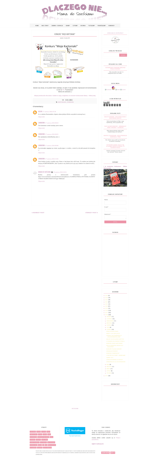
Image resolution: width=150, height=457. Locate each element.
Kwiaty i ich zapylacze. (113, 333)
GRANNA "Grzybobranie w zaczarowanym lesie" (113, 336)
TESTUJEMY (92, 25)
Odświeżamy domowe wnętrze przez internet (115, 68)
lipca (108, 327)
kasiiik (40, 111)
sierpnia (109, 325)
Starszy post (91, 212)
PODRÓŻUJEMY (102, 25)
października (110, 321)
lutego (109, 371)
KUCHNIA (83, 25)
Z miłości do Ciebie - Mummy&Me (115, 355)
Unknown (41, 122)
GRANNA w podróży (112, 351)
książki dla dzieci (33, 434)
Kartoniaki (62, 102)
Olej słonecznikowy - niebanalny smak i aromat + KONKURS (115, 127)
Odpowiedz (41, 117)
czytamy (40, 434)
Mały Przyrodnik (51, 442)
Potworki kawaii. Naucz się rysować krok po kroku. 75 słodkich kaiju (115, 146)
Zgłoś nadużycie (98, 444)
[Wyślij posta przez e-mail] (63, 99)
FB (63, 90)
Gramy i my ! (110, 357)
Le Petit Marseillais (47, 447)
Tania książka (33, 431)
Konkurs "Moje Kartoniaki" (114, 343)
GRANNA (39, 445)
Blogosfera (39, 447)
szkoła (51, 437)
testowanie (32, 439)
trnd (46, 445)
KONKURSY (112, 25)
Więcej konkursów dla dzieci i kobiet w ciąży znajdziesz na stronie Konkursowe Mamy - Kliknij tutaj (64, 95)
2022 (106, 302)
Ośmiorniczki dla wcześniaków (115, 361)
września (109, 323)
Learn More (105, 452)
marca (108, 368)
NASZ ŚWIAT (45, 25)
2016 (106, 314)
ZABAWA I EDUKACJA (57, 25)
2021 (106, 304)
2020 (106, 306)
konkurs (70, 102)
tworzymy (38, 439)
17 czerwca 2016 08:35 (51, 134)
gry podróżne (33, 447)
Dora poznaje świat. (112, 331)
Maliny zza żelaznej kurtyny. (115, 339)
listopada (109, 319)
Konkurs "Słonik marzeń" (114, 349)
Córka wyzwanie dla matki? (114, 359)
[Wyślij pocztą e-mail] (66, 100)
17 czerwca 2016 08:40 (51, 145)
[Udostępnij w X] (69, 100)
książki (49, 434)
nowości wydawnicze (34, 442)
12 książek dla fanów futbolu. (115, 341)
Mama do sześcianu (44, 172)
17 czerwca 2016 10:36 (51, 159)
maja (108, 364)
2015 (106, 375)
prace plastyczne (52, 445)
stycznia (109, 373)
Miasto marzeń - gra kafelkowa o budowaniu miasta (115, 117)
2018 (106, 310)
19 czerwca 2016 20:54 (59, 172)
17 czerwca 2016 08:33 (51, 123)
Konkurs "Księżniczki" (112, 353)
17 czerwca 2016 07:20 (49, 111)
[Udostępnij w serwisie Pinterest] (72, 100)
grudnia (109, 316)
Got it (113, 452)
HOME (37, 25)
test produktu (43, 442)
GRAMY (68, 25)
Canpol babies (45, 439)
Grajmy (48, 431)
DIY (43, 445)
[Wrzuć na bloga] (67, 100)
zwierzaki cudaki (33, 445)
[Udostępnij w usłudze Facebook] (70, 100)
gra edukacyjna (33, 437)
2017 (106, 312)
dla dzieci (44, 431)
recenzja (38, 431)
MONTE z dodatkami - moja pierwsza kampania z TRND (115, 136)
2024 (106, 297)
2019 (106, 308)
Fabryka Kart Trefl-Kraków (43, 437)
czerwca (109, 329)
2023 (106, 299)
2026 (106, 295)
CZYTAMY (75, 25)
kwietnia (109, 366)
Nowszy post (38, 212)
